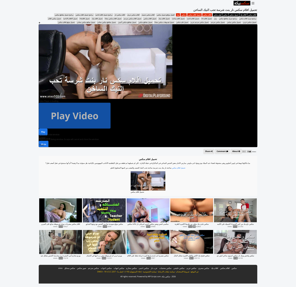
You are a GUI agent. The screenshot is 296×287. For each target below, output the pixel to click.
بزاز (215, 18)
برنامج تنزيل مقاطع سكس (228, 18)
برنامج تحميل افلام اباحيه (104, 15)
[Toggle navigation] (253, 3)
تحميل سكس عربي (249, 22)
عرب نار (154, 268)
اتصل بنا (120, 271)
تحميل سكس (233, 15)
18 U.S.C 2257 (110, 271)
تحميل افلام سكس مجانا (113, 18)
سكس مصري (203, 268)
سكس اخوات (106, 268)
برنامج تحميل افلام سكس (84, 15)
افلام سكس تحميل (148, 15)
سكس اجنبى (144, 268)
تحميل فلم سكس (182, 22)
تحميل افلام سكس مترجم (132, 18)
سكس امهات (119, 268)
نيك (178, 15)
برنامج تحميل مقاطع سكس (64, 15)
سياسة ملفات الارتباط (166, 271)
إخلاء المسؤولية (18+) (133, 271)
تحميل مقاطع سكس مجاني (106, 22)
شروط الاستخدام (182, 271)
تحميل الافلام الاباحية (70, 18)
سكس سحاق (69, 268)
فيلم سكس (217, 15)
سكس (225, 15)
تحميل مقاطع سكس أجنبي (127, 22)
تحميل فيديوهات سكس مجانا (164, 22)
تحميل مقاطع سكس (145, 22)
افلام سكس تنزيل (133, 15)
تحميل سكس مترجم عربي (200, 22)
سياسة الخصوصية (150, 271)
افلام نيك (243, 15)
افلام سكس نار (120, 15)
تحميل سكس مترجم (218, 22)
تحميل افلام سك (164, 18)
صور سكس (81, 268)
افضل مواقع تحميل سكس (165, 15)
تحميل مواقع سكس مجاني (86, 22)
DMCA (100, 271)
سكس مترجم (93, 268)
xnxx (60, 268)
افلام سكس (252, 15)
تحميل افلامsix (85, 18)
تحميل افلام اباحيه (193, 18)
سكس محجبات (165, 268)
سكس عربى (191, 268)
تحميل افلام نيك (97, 18)
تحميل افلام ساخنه (178, 18)
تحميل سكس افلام (54, 18)
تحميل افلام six (206, 18)
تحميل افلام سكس (194, 15)
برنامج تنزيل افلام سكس (247, 18)
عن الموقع (195, 271)
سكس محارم (131, 268)
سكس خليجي (178, 268)
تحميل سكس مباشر (234, 22)
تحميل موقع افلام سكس (66, 22)
